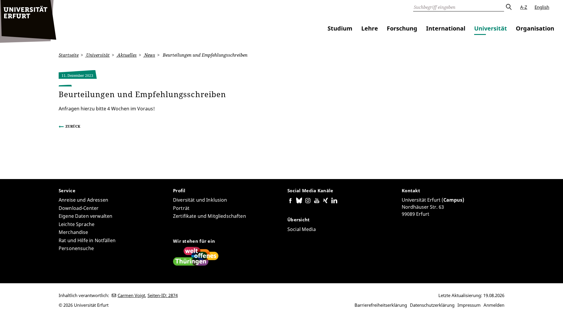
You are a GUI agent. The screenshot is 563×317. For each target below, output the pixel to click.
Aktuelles (126, 55)
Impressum (469, 305)
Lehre (369, 28)
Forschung (402, 28)
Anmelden (494, 305)
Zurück (72, 126)
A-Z (523, 7)
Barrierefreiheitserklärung (381, 305)
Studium (340, 28)
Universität (490, 28)
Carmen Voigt (131, 295)
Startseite (69, 55)
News (149, 55)
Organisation (535, 28)
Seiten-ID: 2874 (162, 295)
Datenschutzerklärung (432, 305)
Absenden (508, 7)
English (542, 7)
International (445, 28)
